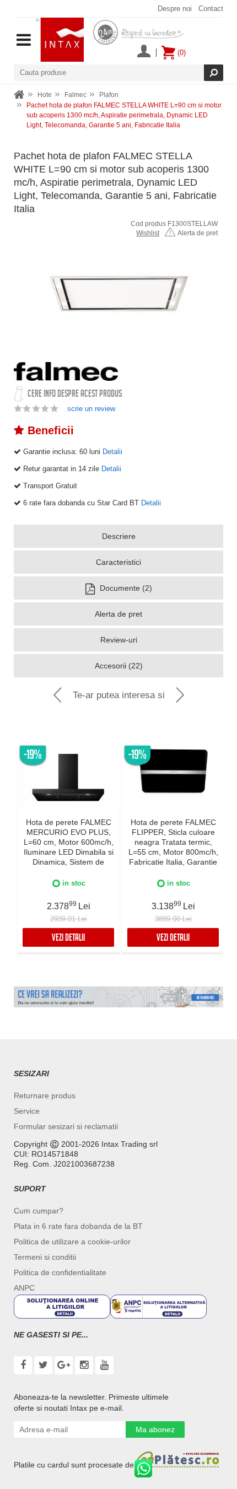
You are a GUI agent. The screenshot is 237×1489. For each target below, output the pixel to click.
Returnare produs (45, 1095)
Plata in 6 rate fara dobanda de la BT (78, 1226)
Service (27, 1111)
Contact (210, 8)
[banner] (118, 996)
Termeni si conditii (45, 1257)
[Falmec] (66, 371)
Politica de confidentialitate (60, 1272)
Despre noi (175, 8)
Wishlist (147, 233)
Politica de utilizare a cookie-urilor (72, 1241)
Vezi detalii (68, 939)
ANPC (24, 1287)
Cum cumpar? (38, 1210)
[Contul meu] (143, 52)
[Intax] (60, 40)
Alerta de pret (197, 233)
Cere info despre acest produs (75, 395)
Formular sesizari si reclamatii (66, 1126)
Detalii (112, 451)
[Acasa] (19, 95)
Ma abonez (155, 1429)
